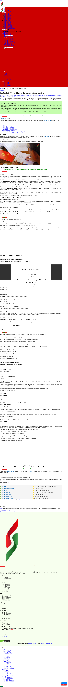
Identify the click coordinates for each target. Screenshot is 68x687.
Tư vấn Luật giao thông (8, 26)
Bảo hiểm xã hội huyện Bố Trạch (5, 510)
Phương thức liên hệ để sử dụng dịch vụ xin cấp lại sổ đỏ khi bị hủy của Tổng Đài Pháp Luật (17, 132)
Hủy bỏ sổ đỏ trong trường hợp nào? (8, 126)
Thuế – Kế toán (6, 75)
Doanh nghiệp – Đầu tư (8, 79)
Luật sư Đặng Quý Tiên (8, 54)
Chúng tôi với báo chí (8, 10)
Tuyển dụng (4, 608)
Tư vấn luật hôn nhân (7, 86)
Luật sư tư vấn (1, 508)
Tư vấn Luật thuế (7, 14)
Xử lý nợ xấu (6, 30)
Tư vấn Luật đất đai (7, 16)
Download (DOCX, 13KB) (4, 263)
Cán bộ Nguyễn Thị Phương (9, 58)
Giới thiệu (3, 7)
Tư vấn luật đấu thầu (5, 590)
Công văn (5, 63)
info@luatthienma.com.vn (8, 630)
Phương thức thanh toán (6, 624)
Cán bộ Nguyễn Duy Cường (9, 57)
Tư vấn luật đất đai (7, 82)
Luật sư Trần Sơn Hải (7, 53)
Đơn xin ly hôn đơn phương (6, 613)
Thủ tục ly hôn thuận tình (8, 38)
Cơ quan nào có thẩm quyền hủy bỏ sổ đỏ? (9, 127)
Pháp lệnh (5, 67)
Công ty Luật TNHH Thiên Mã (33, 643)
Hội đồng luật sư (4, 605)
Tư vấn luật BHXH (7, 85)
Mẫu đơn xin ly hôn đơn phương (9, 42)
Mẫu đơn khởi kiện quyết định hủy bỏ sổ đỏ (10, 129)
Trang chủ (1, 88)
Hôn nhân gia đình (7, 78)
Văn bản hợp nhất (7, 69)
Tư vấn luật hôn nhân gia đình (6, 585)
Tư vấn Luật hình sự (7, 19)
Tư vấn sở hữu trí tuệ (7, 24)
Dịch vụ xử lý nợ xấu (5, 599)
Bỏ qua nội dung (2, 0)
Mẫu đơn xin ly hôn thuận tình (9, 41)
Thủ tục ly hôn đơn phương (9, 39)
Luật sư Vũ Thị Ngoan (8, 52)
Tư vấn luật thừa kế (5, 591)
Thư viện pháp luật (5, 59)
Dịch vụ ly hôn (6, 31)
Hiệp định (5, 64)
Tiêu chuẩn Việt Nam (7, 70)
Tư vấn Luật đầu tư (7, 15)
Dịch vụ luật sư (6, 32)
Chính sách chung (5, 622)
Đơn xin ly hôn (4, 612)
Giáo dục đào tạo (7, 77)
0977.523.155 (9, 567)
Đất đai (5, 72)
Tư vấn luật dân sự (7, 83)
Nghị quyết (6, 66)
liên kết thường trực (22, 499)
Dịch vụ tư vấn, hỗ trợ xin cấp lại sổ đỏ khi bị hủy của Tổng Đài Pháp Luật (14, 131)
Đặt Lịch (64, 684)
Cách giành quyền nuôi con (9, 45)
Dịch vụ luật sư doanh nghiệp (9, 36)
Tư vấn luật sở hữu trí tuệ (6, 587)
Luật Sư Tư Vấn (12, 96)
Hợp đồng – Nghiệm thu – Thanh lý (10, 80)
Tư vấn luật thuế (4, 586)
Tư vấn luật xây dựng (5, 588)
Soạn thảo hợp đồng (7, 20)
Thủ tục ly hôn (4, 37)
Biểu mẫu (3, 71)
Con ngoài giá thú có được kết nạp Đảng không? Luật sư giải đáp (54, 95)
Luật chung (6, 61)
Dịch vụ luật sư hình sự (8, 34)
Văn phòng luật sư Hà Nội (6, 617)
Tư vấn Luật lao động (7, 23)
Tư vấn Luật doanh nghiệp (8, 27)
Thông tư (5, 62)
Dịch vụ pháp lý (4, 29)
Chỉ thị (5, 60)
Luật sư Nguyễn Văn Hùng (8, 51)
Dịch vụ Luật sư (4, 12)
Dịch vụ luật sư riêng (7, 33)
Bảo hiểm (5, 73)
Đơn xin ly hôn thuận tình (6, 614)
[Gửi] (4, 48)
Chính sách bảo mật (5, 623)
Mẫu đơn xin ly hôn (7, 40)
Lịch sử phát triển (5, 606)
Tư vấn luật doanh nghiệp (6, 584)
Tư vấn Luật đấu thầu (7, 21)
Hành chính (6, 74)
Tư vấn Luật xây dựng (8, 25)
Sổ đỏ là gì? (4, 125)
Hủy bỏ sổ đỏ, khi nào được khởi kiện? (9, 128)
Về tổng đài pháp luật (8, 8)
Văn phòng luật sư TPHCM (6, 618)
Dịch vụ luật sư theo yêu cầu (6, 595)
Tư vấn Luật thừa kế (7, 18)
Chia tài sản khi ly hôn (8, 43)
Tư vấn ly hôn (6, 13)
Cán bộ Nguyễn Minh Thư (8, 56)
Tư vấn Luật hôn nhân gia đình (9, 28)
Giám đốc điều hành (7, 9)
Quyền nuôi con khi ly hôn (8, 44)
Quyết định (6, 68)
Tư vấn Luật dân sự (7, 17)
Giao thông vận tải (7, 76)
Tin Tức (3, 81)
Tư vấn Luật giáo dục (7, 22)
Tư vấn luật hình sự (7, 84)
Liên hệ (3, 607)
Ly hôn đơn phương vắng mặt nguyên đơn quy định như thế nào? (10, 511)
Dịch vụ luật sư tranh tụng (8, 35)
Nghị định (6, 65)
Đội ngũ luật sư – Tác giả (8, 11)
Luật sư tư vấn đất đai (4, 118)
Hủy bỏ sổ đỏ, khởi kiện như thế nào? (9, 130)
